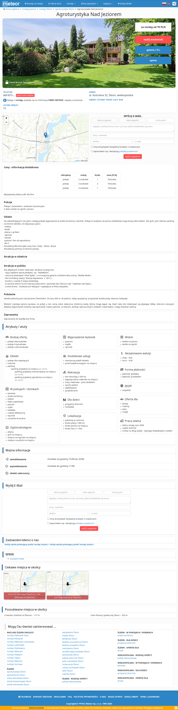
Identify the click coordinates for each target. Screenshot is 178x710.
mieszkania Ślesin (70, 648)
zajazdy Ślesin (68, 674)
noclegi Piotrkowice (16, 648)
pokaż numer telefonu (25, 95)
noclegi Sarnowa (14, 664)
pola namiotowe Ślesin (72, 661)
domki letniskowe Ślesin (18, 684)
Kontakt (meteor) (42, 696)
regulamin (60, 696)
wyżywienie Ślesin (70, 632)
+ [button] (6, 118)
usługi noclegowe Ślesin (73, 667)
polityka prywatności (86, 696)
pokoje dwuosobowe (71, 681)
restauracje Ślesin (70, 664)
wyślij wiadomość (153, 39)
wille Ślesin (67, 670)
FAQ (70, 696)
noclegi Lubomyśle (15, 645)
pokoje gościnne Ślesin (73, 658)
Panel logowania (150, 696)
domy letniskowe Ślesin (18, 678)
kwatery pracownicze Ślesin (75, 642)
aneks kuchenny (125, 635)
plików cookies (36, 708)
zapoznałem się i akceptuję (115, 151)
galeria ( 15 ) (153, 49)
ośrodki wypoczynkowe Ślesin (76, 651)
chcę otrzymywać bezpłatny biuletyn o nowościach (116, 147)
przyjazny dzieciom (126, 643)
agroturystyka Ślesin (16, 671)
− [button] (6, 122)
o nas (103, 696)
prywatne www (17, 558)
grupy (120, 650)
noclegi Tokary (13, 657)
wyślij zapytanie (132, 156)
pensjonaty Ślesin (70, 654)
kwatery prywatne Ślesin (73, 645)
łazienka (121, 665)
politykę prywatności (128, 151)
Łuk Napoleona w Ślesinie (67, 597)
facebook (25, 696)
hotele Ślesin (68, 635)
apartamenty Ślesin (16, 675)
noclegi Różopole (15, 638)
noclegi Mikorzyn (15, 651)
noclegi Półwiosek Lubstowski (20, 641)
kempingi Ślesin (69, 638)
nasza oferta (115, 696)
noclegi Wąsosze (14, 661)
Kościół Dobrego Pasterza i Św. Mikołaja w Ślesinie (24, 596)
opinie (153, 60)
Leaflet (77, 160)
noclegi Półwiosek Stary (18, 635)
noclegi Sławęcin (15, 654)
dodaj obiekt (131, 696)
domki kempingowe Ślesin (19, 681)
